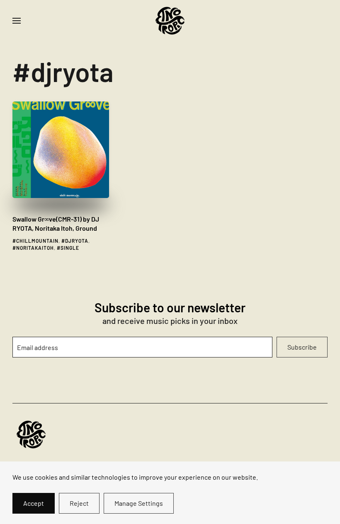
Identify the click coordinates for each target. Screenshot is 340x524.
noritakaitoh (35, 248)
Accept (33, 503)
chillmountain (37, 241)
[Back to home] (170, 20)
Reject (79, 503)
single (70, 248)
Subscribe (302, 347)
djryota (76, 241)
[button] (16, 20)
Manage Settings (138, 503)
